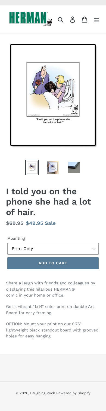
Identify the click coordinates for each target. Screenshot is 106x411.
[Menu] (96, 20)
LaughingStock (42, 393)
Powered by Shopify (73, 393)
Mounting (16, 238)
